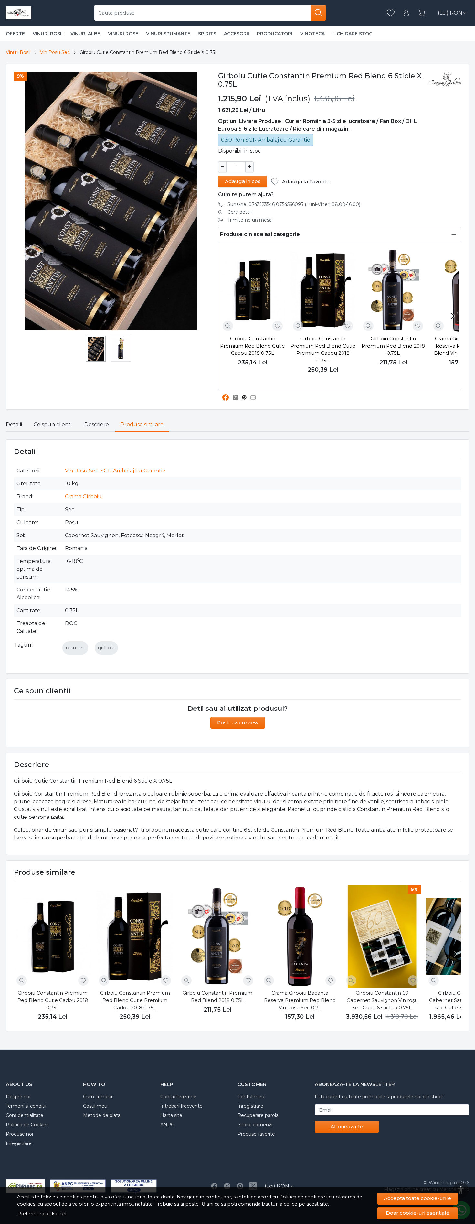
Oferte (15, 34)
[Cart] (421, 13)
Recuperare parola (258, 1115)
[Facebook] (214, 1186)
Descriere (96, 424)
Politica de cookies (301, 1197)
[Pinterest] (240, 1186)
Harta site (171, 1115)
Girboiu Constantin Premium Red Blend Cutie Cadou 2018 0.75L (252, 345)
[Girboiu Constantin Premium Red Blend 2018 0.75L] (393, 290)
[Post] (237, 398)
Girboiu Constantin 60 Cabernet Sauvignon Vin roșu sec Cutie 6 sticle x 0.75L (382, 1000)
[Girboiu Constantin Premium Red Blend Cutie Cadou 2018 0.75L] (252, 290)
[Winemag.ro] (18, 13)
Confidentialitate (24, 1115)
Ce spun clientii (53, 424)
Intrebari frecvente (181, 1106)
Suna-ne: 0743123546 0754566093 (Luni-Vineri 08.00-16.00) (293, 204)
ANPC (167, 1125)
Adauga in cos (242, 181)
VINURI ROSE (123, 34)
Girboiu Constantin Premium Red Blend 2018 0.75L (393, 345)
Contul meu (251, 1096)
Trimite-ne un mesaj (250, 220)
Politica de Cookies (27, 1125)
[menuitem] (96, 349)
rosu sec (75, 648)
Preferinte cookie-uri (41, 1214)
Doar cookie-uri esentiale (417, 1213)
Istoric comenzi (255, 1125)
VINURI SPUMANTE (168, 34)
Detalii (14, 424)
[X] (253, 1186)
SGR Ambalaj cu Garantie (132, 471)
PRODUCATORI (274, 34)
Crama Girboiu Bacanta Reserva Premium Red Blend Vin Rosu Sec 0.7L (300, 1000)
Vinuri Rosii (18, 52)
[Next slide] (452, 315)
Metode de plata (102, 1115)
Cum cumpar (98, 1096)
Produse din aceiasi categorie (260, 234)
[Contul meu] (406, 13)
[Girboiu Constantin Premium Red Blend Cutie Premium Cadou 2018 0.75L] (322, 290)
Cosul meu (95, 1106)
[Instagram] (227, 1186)
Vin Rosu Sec (55, 52)
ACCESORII (236, 34)
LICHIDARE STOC (352, 34)
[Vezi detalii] (227, 326)
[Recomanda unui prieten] (254, 398)
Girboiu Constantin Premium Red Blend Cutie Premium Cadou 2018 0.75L (322, 349)
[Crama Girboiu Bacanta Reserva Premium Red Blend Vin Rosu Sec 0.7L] (299, 936)
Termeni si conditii (26, 1106)
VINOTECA (312, 34)
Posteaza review (237, 723)
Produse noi (19, 1134)
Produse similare (142, 424)
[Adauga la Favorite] (277, 326)
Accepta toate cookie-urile (417, 1198)
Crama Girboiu (83, 496)
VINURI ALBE (85, 34)
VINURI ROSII (48, 34)
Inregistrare (19, 1143)
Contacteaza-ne (178, 1096)
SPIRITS (207, 34)
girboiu (106, 648)
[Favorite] (390, 13)
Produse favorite (256, 1134)
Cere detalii (240, 212)
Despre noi (18, 1096)
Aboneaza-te (347, 1126)
